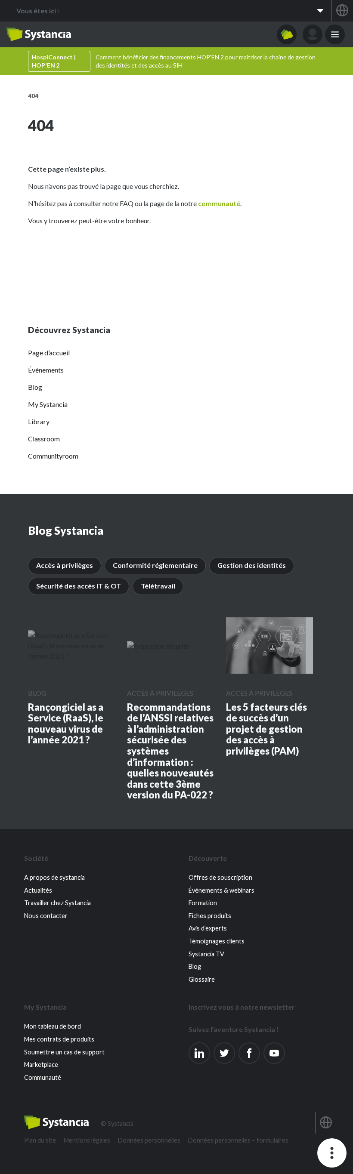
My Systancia (48, 404)
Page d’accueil (49, 352)
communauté (219, 203)
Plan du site (40, 1140)
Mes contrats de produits (59, 1039)
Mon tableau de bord (52, 1026)
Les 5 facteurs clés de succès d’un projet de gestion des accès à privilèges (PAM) (266, 729)
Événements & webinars (221, 890)
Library (39, 421)
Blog (35, 387)
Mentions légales (87, 1140)
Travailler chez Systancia (57, 902)
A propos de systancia (54, 877)
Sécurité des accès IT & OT (78, 586)
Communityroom (53, 456)
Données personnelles (149, 1140)
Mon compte (312, 34)
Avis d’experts (208, 928)
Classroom (44, 438)
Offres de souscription (220, 877)
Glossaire (202, 979)
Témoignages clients (217, 941)
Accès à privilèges (64, 565)
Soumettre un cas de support (64, 1052)
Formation (203, 902)
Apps (286, 34)
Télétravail (158, 586)
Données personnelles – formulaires (238, 1140)
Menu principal (335, 34)
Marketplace (41, 1064)
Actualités (38, 890)
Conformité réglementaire (155, 565)
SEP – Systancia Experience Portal (38, 34)
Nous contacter (46, 915)
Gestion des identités (251, 565)
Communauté (42, 1077)
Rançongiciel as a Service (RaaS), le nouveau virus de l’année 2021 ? (65, 724)
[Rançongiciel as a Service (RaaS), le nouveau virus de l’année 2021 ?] (71, 645)
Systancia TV (206, 954)
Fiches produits (210, 915)
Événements (46, 370)
